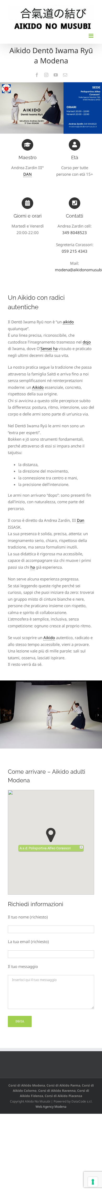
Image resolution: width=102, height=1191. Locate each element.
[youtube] (56, 75)
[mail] (65, 75)
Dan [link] (80, 520)
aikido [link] (68, 321)
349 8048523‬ (74, 232)
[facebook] (37, 75)
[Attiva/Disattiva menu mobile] (91, 35)
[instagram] (46, 75)
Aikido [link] (38, 387)
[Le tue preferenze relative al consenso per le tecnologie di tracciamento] (93, 1182)
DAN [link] (27, 174)
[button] (4, 715)
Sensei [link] (46, 348)
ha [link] (55, 348)
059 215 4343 (74, 251)
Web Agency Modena (51, 1106)
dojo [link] (87, 342)
